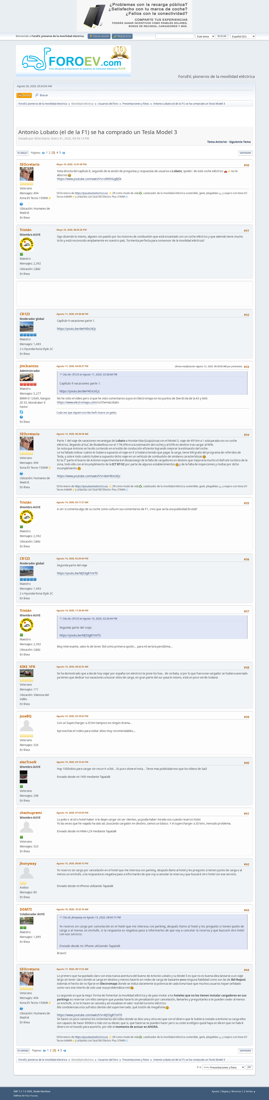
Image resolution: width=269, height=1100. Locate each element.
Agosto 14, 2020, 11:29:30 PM (72, 610)
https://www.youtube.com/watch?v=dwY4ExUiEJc (88, 476)
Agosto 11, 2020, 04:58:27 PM (72, 366)
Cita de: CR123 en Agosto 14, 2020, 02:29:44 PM (90, 618)
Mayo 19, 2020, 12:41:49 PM (72, 164)
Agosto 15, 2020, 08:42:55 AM (72, 666)
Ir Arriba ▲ (250, 1091)
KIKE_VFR (27, 666)
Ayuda (215, 1091)
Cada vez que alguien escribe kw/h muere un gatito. (87, 412)
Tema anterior (217, 142)
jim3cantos (29, 366)
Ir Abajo (22, 152)
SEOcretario (30, 164)
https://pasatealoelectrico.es (91, 193)
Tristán (26, 229)
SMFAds (17, 1096)
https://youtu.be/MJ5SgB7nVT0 (77, 573)
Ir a (199, 1067)
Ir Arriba (23, 1050)
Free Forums (31, 1096)
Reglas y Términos (231, 1091)
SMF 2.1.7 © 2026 (22, 1091)
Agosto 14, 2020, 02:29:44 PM (72, 558)
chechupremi (31, 812)
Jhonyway (28, 863)
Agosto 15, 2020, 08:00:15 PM (72, 863)
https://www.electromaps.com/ (77, 402)
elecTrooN (28, 762)
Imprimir (245, 152)
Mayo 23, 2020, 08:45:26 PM (72, 229)
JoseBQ (26, 716)
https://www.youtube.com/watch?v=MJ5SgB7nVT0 (89, 1015)
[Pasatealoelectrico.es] (21, 203)
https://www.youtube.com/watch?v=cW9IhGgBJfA (89, 179)
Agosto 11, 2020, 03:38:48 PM (72, 313)
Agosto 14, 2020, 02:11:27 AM (72, 502)
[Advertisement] (134, 117)
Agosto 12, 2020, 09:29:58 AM (72, 433)
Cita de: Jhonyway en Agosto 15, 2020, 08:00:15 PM (92, 917)
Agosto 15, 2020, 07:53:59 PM (72, 812)
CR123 (25, 314)
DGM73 (26, 909)
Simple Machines (41, 1091)
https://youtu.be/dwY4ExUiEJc (76, 329)
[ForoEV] (21, 416)
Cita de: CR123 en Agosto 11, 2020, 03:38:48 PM (90, 374)
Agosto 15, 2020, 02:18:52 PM (72, 716)
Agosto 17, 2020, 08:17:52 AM (72, 969)
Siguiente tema (240, 142)
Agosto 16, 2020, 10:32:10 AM (72, 909)
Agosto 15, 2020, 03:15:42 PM (72, 761)
